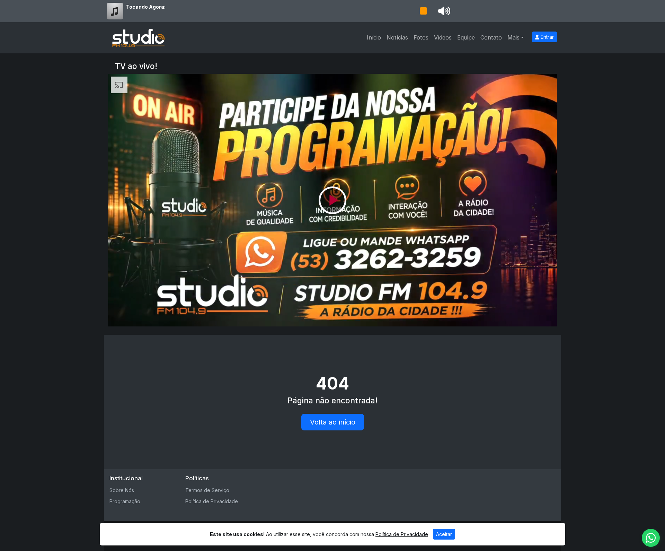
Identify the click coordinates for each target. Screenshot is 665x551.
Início (374, 37)
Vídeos (443, 37)
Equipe (466, 37)
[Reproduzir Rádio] (423, 11)
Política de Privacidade (211, 501)
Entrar (546, 37)
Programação (124, 501)
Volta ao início (332, 422)
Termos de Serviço (207, 490)
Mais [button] (513, 37)
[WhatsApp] (651, 538)
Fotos (421, 37)
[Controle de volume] (443, 11)
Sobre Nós (121, 490)
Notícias (397, 37)
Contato (491, 37)
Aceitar (444, 534)
